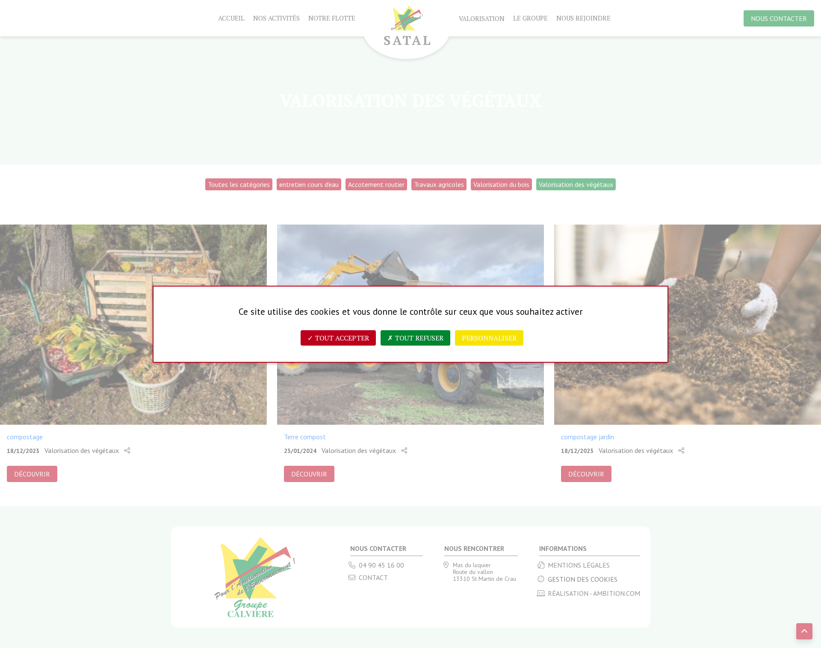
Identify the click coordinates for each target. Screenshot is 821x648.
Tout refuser (418, 338)
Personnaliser (489, 338)
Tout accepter (341, 338)
